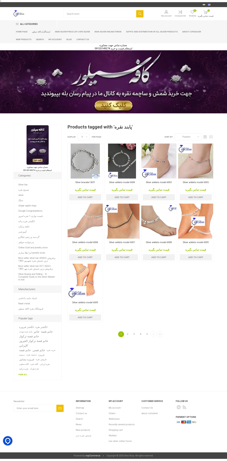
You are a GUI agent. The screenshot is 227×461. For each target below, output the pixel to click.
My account (166, 16)
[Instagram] (178, 407)
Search (139, 13)
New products (23, 39)
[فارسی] (204, 4)
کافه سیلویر (24, 364)
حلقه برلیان (23, 226)
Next (153, 334)
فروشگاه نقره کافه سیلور (30, 308)
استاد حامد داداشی (27, 298)
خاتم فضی (38, 350)
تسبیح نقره (23, 189)
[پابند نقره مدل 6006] (85, 221)
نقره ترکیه (23, 369)
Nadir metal (24, 303)
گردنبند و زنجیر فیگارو (28, 237)
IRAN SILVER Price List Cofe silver (72, 32)
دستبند (22, 355)
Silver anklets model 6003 (159, 182)
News (79, 424)
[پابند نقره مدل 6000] (122, 161)
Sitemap (80, 407)
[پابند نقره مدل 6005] (195, 161)
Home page (21, 32)
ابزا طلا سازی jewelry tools (31, 252)
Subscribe (60, 408)
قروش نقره (41, 359)
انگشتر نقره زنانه (26, 221)
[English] (209, 4)
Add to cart (85, 197)
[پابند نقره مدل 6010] (85, 281)
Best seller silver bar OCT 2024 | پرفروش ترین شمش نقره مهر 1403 (35, 267)
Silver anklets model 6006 (85, 242)
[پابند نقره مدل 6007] (122, 221)
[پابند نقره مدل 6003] (158, 161)
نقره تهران (34, 369)
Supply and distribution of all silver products (152, 32)
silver (21, 195)
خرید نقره (51, 350)
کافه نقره (34, 364)
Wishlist (113, 435)
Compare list (180, 16)
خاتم (37, 331)
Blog (69, 39)
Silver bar (23, 184)
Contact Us (147, 407)
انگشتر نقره (41, 327)
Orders (112, 413)
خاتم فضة (47, 331)
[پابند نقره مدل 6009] (195, 221)
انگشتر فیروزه (26, 327)
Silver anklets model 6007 (122, 242)
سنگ (20, 200)
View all (22, 374)
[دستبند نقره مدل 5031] (85, 161)
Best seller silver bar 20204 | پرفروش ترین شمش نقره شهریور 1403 (36, 259)
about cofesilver (191, 32)
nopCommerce (93, 455)
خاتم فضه (25, 350)
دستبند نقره (31, 355)
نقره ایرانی (45, 364)
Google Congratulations (30, 210)
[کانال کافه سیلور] (113, 81)
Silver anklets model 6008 (159, 242)
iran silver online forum (108, 32)
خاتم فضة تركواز (29, 336)
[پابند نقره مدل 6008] (158, 221)
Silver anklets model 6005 (196, 182)
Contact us (82, 39)
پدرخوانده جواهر (26, 242)
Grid (205, 136)
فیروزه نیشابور (26, 359)
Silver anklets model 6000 (122, 182)
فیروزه (41, 355)
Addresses (114, 419)
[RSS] (184, 407)
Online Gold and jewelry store (33, 247)
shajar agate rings (27, 205)
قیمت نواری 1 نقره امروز (30, 216)
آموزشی (22, 231)
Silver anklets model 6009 (196, 242)
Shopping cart (116, 430)
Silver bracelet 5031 (85, 182)
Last (160, 334)
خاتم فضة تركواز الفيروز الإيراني (33, 343)
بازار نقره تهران (25, 332)
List (211, 136)
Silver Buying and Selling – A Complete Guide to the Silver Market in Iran (36, 277)
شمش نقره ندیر (83, 435)
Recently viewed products (122, 424)
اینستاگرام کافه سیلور (41, 32)
